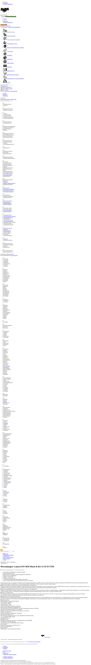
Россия (4, 93)
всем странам (14, 91)
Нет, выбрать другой (7, 88)
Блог (4, 652)
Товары (5, 1)
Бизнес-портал (47, 637)
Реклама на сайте (7, 650)
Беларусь (5, 94)
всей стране (13, 99)
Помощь (5, 648)
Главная (5, 18)
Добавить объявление (8, 658)
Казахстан (5, 95)
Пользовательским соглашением (34, 641)
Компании (5, 2)
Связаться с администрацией (9, 654)
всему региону (14, 255)
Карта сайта (6, 653)
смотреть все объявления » (15, 27)
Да (1, 88)
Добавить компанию (8, 4)
